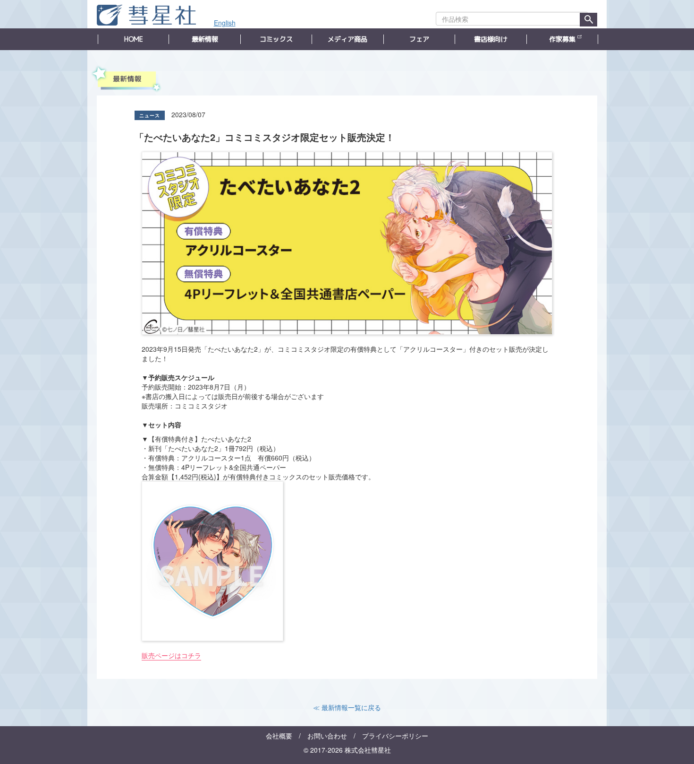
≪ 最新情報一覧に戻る (347, 707)
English (225, 22)
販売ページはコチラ (171, 655)
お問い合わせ (327, 735)
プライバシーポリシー (395, 735)
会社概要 (279, 735)
